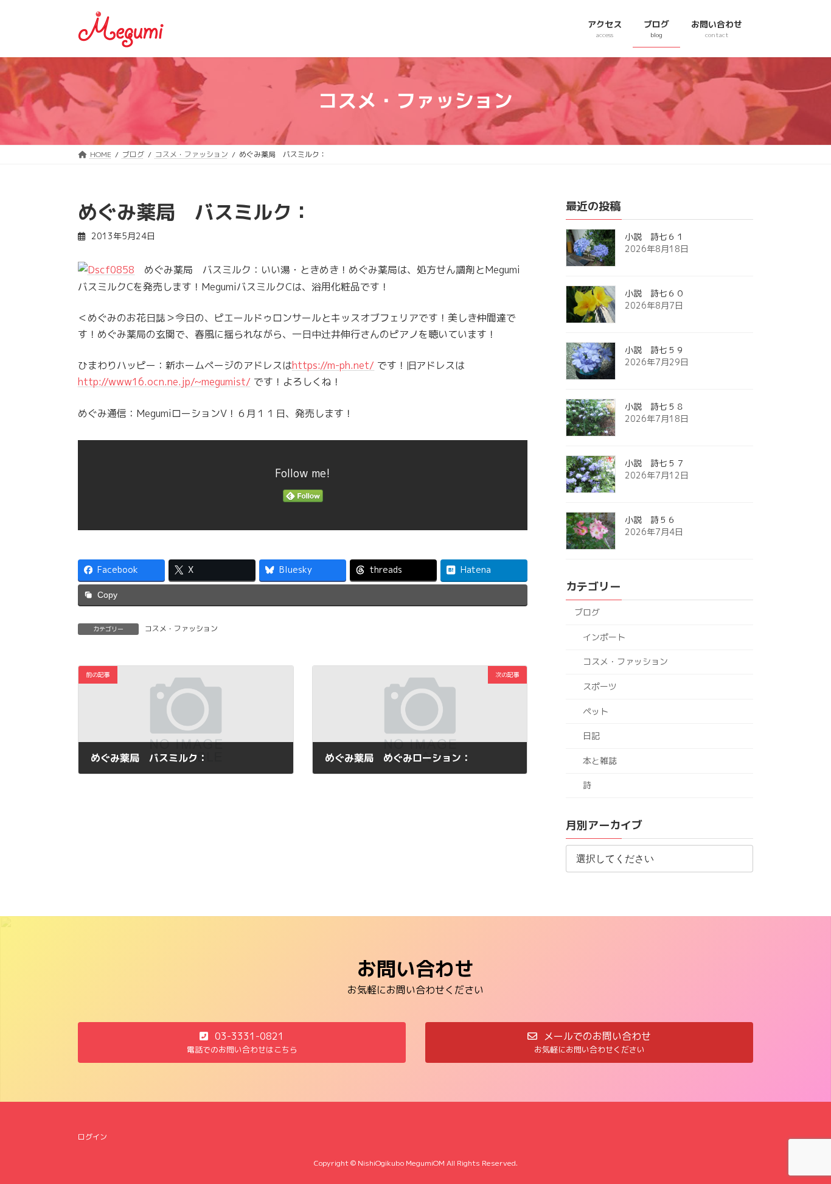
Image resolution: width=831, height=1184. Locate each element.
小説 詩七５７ (654, 463)
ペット (595, 710)
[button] (242, 1042)
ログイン (92, 1137)
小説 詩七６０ (654, 293)
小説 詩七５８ (654, 406)
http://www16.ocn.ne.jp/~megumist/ (164, 381)
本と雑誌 (600, 760)
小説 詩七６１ (654, 236)
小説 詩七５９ (654, 350)
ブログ (587, 612)
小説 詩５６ (650, 519)
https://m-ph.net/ (333, 365)
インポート (604, 636)
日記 (591, 735)
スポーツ (600, 686)
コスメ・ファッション (181, 628)
